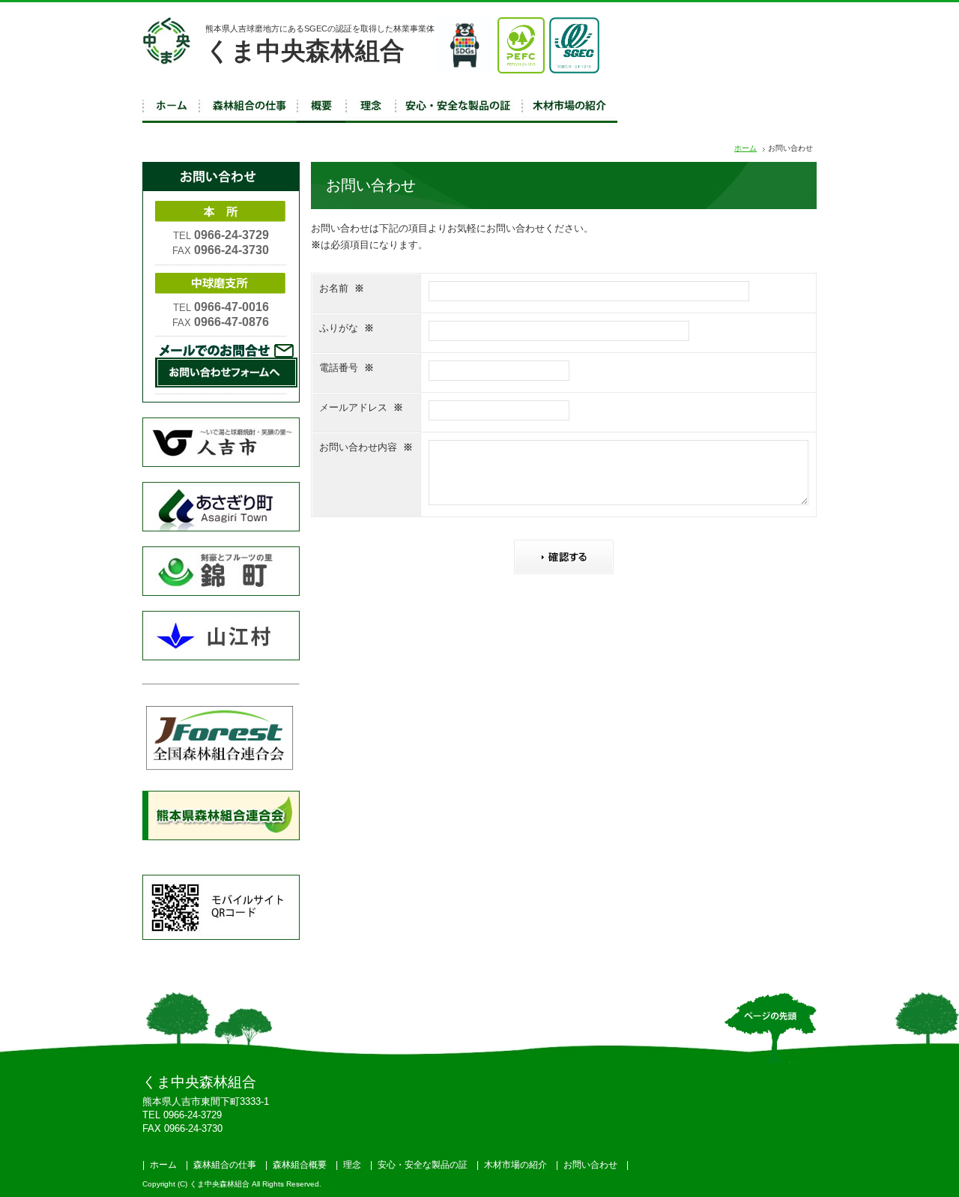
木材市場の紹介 (515, 1164)
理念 (352, 1164)
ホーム (745, 148)
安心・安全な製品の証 (423, 1164)
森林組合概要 (300, 1164)
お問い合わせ (590, 1164)
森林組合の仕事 (224, 1164)
